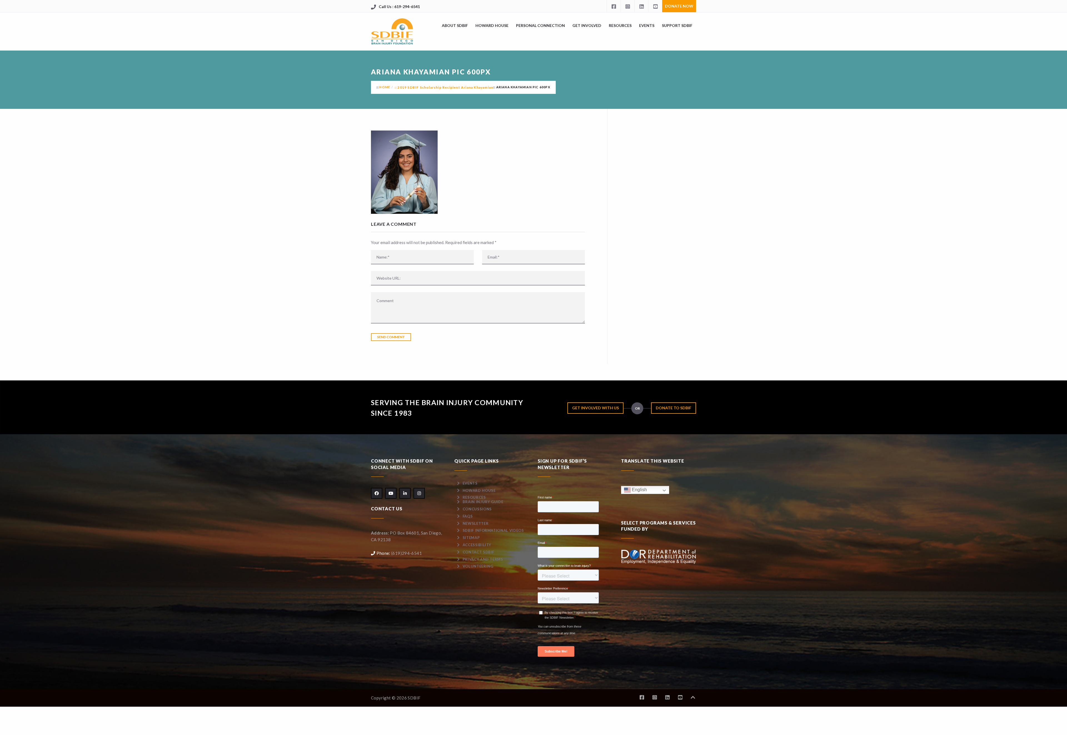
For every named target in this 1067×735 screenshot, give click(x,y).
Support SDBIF (677, 25)
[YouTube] (655, 6)
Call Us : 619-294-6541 (399, 6)
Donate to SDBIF (673, 407)
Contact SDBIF (478, 552)
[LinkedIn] (641, 6)
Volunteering (478, 566)
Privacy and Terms (483, 559)
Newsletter (476, 523)
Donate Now (679, 6)
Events (646, 25)
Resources (620, 25)
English (639, 489)
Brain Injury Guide (483, 502)
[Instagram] (627, 6)
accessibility (477, 545)
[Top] (693, 697)
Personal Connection (540, 25)
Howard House (491, 25)
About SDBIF (455, 25)
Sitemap (471, 537)
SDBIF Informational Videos (493, 530)
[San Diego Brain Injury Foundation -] (392, 31)
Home (384, 87)
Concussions (477, 509)
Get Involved (586, 25)
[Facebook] (613, 6)
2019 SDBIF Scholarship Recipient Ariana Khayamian (445, 87)
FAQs (468, 516)
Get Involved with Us (595, 407)
